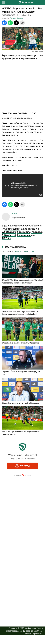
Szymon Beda (22, 15)
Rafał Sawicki (39, 51)
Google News (12, 228)
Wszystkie (7, 251)
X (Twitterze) (9, 235)
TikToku (6, 238)
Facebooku (23, 232)
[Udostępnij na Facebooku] (4, 22)
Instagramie (24, 235)
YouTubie (36, 232)
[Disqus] (22, 565)
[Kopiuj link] (22, 22)
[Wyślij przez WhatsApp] (10, 22)
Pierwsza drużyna (16, 18)
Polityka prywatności (34, 633)
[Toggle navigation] (3, 2)
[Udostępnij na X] (16, 22)
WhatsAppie (9, 232)
